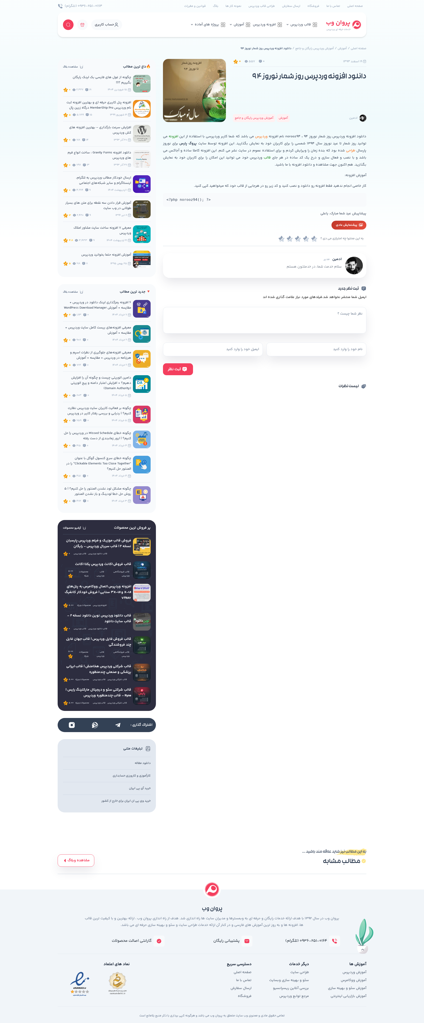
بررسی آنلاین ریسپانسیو (291, 988)
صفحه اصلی (355, 6)
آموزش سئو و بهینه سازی (347, 988)
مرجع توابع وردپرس (294, 996)
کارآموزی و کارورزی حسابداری (132, 775)
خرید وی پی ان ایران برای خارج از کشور (126, 801)
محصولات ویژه (83, 574)
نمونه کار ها (233, 6)
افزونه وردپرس (264, 24)
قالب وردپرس (300, 24)
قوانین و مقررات (195, 6)
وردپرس (261, 136)
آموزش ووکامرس (353, 980)
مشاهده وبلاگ (79, 860)
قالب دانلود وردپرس (97, 554)
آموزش (239, 24)
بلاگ (215, 6)
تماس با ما (333, 6)
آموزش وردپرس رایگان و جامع (314, 48)
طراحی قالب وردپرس (261, 6)
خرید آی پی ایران (140, 788)
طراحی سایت (299, 972)
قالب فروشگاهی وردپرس (121, 574)
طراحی (350, 150)
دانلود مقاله (143, 763)
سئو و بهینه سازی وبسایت (289, 980)
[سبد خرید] (82, 24)
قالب (266, 157)
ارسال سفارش (291, 6)
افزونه (173, 136)
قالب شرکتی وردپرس (117, 679)
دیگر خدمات (299, 964)
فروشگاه (313, 6)
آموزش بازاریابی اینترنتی (348, 996)
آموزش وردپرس (354, 972)
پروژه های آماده (207, 24)
